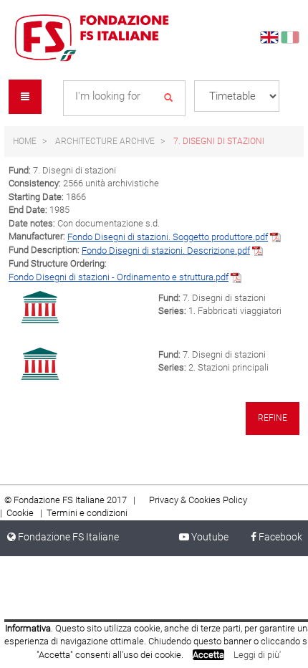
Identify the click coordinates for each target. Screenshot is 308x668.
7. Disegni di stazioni (218, 141)
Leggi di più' (257, 654)
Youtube (214, 537)
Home (25, 141)
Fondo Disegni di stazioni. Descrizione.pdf (166, 250)
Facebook (279, 537)
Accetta (208, 654)
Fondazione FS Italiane (67, 537)
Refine (272, 418)
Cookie (21, 512)
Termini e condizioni (87, 512)
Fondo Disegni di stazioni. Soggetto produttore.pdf (167, 237)
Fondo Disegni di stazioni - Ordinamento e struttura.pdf (118, 277)
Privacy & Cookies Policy (198, 500)
